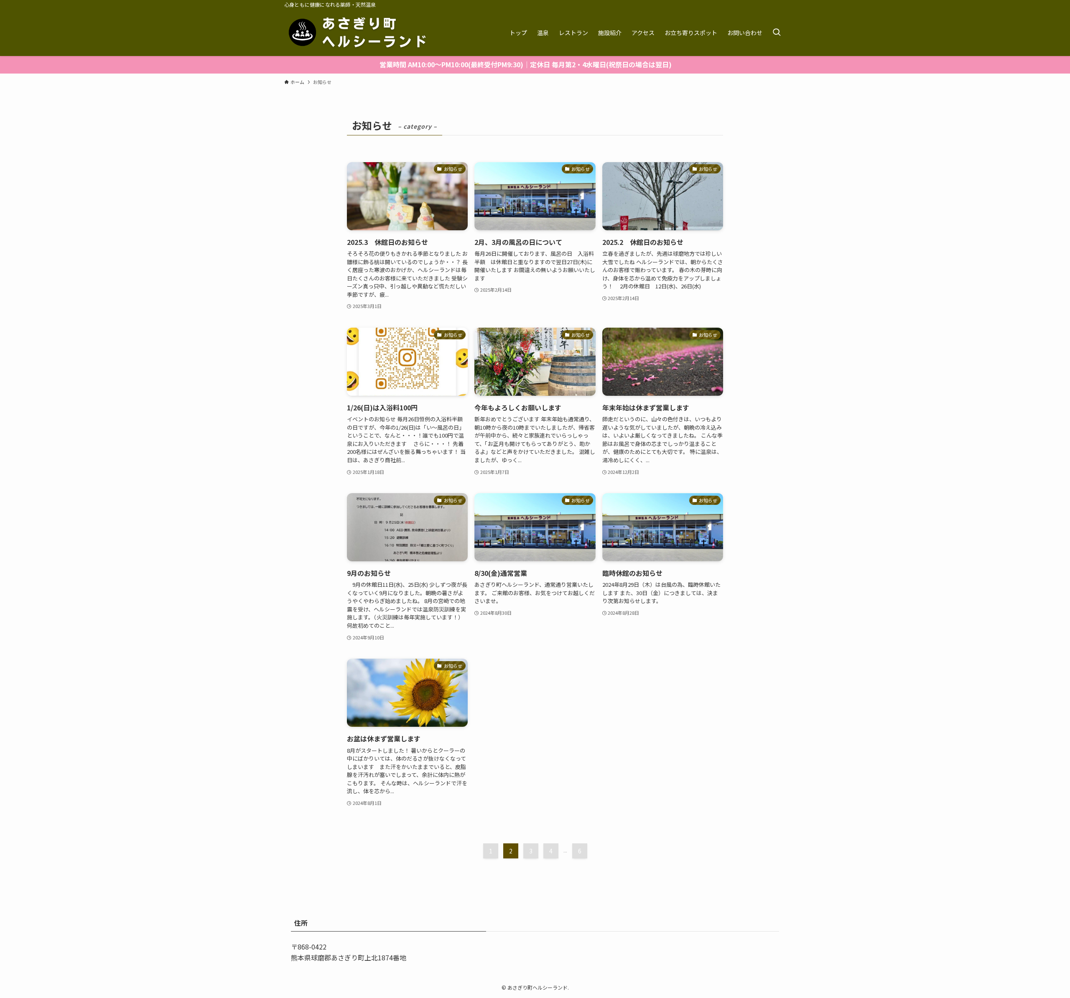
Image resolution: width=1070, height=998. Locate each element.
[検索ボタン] (776, 32)
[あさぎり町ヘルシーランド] (358, 32)
